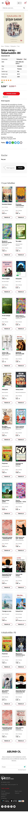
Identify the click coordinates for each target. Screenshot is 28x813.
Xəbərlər (17, 793)
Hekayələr (13, 46)
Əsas (2, 46)
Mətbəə (3, 796)
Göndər (20, 167)
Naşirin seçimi (18, 791)
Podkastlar (4, 798)
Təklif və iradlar (5, 788)
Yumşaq (19, 68)
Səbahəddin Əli (5, 55)
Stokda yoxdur (11, 93)
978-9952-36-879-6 (20, 62)
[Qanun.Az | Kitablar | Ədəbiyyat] (7, 3)
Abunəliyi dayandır (22, 769)
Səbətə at (7, 217)
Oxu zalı (3, 791)
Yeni (18, 46)
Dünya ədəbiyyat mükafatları (5, 794)
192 (18, 71)
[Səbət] (25, 3)
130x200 (19, 66)
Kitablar (7, 46)
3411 (18, 76)
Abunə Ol (5, 96)
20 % (18, 74)
